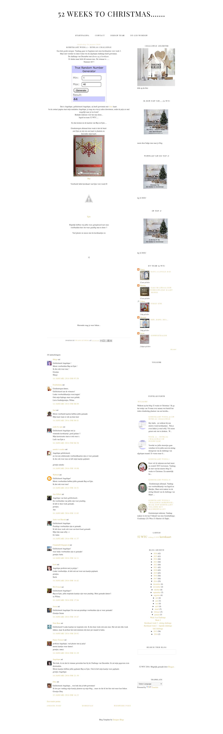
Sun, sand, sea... (160, 319)
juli (157, 598)
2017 (155, 578)
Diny (54, 681)
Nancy (142, 269)
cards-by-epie (58, 427)
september (157, 592)
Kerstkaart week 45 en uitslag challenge (161, 418)
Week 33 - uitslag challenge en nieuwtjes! (158, 439)
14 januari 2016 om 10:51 (66, 488)
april (156, 606)
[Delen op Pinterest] (111, 340)
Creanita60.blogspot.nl (61, 545)
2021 (155, 567)
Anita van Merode (59, 519)
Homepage (87, 706)
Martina (143, 285)
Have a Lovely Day (161, 271)
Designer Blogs (118, 719)
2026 (155, 553)
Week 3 (158, 620)
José (54, 410)
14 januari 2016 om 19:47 (66, 617)
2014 (156, 634)
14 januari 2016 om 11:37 (66, 538)
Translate (155, 687)
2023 (155, 562)
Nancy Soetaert (58, 640)
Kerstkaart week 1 (159, 459)
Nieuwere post (122, 706)
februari (157, 612)
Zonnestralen (159, 335)
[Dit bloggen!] (103, 340)
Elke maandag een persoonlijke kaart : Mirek (161, 289)
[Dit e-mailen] (101, 340)
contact (100, 35)
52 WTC (142, 537)
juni (156, 600)
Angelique (56, 659)
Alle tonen (173, 349)
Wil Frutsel (57, 587)
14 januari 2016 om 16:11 (66, 558)
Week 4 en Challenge (158, 617)
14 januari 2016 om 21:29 (66, 653)
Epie (89, 216)
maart (157, 609)
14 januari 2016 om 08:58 (66, 443)
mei (157, 603)
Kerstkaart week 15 (160, 480)
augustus (157, 595)
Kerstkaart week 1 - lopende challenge (158, 625)
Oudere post (54, 706)
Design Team (117, 35)
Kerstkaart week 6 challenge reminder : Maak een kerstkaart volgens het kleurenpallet (161, 504)
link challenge (158, 628)
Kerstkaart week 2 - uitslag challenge (157, 623)
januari (156, 614)
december (156, 584)
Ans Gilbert (57, 494)
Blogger (171, 666)
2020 (155, 570)
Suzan (55, 606)
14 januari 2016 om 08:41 (66, 420)
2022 (155, 564)
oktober (157, 589)
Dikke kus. (156, 303)
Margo (55, 359)
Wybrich (56, 474)
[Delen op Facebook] (108, 340)
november (156, 587)
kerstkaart (165, 537)
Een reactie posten (53, 701)
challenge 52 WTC (153, 537)
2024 (155, 559)
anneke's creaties (59, 449)
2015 (155, 631)
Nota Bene (56, 623)
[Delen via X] (106, 340)
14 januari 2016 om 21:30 (66, 675)
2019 (155, 573)
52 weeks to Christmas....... (111, 13)
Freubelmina (57, 384)
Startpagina (82, 35)
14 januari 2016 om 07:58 (66, 378)
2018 (155, 575)
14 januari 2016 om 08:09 (66, 404)
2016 (155, 581)
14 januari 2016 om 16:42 (66, 580)
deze (110, 106)
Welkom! (143, 401)
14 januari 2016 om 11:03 (66, 513)
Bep (88, 178)
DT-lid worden (139, 35)
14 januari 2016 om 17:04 (66, 600)
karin (55, 564)
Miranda (143, 317)
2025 (155, 556)
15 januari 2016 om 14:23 (66, 695)
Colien (142, 301)
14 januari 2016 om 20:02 (66, 633)
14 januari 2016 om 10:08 (66, 468)
